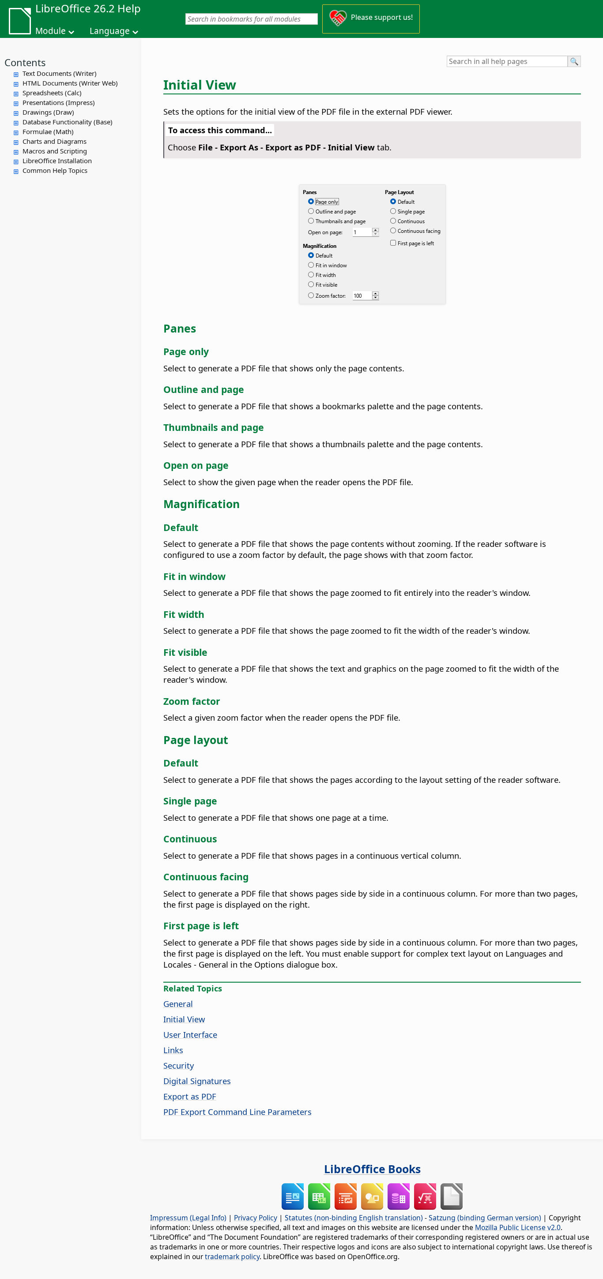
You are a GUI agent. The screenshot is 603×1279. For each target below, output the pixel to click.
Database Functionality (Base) (68, 121)
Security (178, 1065)
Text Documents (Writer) (60, 73)
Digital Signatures (197, 1080)
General (178, 1003)
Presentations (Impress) (59, 102)
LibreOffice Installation (57, 160)
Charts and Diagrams (55, 141)
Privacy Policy (255, 1218)
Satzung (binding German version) (485, 1218)
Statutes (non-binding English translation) (354, 1218)
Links (173, 1049)
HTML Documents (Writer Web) (70, 83)
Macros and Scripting (55, 150)
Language (110, 31)
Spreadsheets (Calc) (52, 92)
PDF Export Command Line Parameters (237, 1111)
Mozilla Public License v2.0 (518, 1227)
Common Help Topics (55, 170)
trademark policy (232, 1256)
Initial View (184, 1019)
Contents (25, 62)
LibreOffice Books (372, 1168)
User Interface (190, 1034)
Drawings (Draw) (48, 112)
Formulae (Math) (48, 131)
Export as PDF (189, 1096)
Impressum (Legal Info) (188, 1218)
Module (50, 31)
